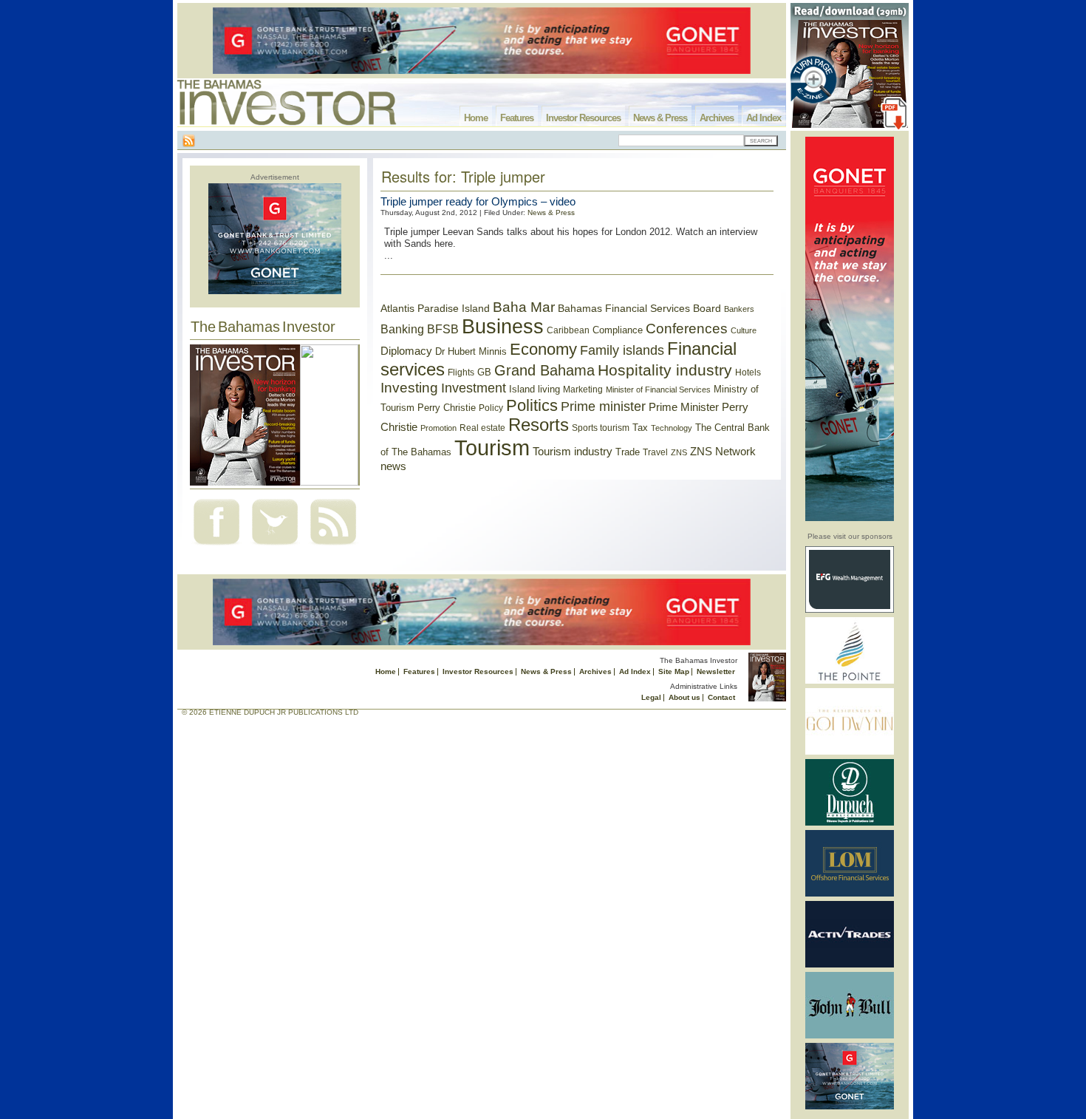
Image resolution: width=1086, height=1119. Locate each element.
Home (476, 117)
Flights (461, 372)
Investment (473, 388)
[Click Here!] (849, 610)
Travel (655, 452)
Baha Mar (524, 307)
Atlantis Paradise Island (435, 308)
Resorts (538, 425)
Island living (534, 389)
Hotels (748, 372)
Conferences (687, 328)
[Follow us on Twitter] (274, 546)
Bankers (739, 309)
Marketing (583, 389)
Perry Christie (446, 407)
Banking (402, 329)
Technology (671, 428)
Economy (543, 349)
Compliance (617, 330)
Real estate (482, 428)
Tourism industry (572, 452)
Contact (721, 697)
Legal (651, 697)
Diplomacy (406, 351)
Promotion (438, 428)
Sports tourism (600, 428)
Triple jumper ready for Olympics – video (478, 201)
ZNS (679, 452)
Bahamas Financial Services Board (639, 308)
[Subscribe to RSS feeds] (333, 546)
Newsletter (716, 671)
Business (503, 327)
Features (516, 117)
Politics (532, 405)
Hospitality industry (665, 369)
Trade (627, 452)
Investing (409, 387)
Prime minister (603, 406)
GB (484, 372)
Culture (744, 330)
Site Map (673, 671)
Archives (717, 117)
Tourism (492, 447)
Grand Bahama (544, 370)
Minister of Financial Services (658, 389)
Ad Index (763, 117)
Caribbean (568, 330)
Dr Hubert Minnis (471, 351)
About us (684, 697)
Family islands (622, 350)
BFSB (443, 329)
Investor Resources (583, 117)
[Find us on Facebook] (216, 546)
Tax (640, 427)
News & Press (660, 117)
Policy (491, 408)
